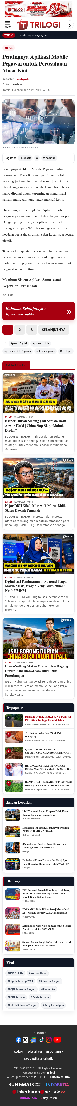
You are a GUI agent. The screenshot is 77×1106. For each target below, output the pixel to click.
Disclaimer (35, 1051)
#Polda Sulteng (40, 997)
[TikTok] (41, 1039)
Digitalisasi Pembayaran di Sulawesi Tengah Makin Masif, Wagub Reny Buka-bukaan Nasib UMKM (36, 586)
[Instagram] (49, 1039)
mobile (7, 263)
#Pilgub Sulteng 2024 (20, 981)
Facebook (25, 158)
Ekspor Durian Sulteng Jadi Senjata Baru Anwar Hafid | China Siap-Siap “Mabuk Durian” (35, 425)
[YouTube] (57, 1039)
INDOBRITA (57, 1084)
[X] (25, 1039)
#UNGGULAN (15, 973)
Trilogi (51, 1072)
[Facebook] (18, 1039)
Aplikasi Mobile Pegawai (36, 168)
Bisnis (8, 47)
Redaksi (19, 1051)
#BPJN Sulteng (16, 997)
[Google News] (33, 1039)
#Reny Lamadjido (53, 1005)
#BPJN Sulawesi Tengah (21, 989)
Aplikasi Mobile (40, 343)
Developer (66, 351)
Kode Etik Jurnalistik (38, 1058)
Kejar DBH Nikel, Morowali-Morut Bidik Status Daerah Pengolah (35, 508)
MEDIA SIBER (54, 1051)
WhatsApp (49, 158)
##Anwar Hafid (38, 973)
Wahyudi (23, 79)
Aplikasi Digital (19, 343)
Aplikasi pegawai (45, 351)
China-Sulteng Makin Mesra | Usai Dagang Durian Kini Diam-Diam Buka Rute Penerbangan (36, 670)
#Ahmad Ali (48, 989)
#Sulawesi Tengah (49, 981)
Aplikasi (35, 279)
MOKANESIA (28, 1098)
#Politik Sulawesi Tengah (22, 1005)
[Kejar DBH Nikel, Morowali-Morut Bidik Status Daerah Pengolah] (38, 478)
